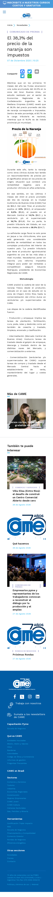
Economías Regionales (17, 792)
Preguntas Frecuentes (17, 763)
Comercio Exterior (15, 836)
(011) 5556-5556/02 (32, 880)
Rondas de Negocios (16, 840)
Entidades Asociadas (16, 740)
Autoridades (12, 753)
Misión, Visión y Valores (17, 744)
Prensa (10, 858)
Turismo (11, 785)
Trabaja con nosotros (28, 703)
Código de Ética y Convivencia (20, 757)
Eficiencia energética (16, 843)
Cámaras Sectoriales (16, 808)
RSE (9, 827)
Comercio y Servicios (16, 782)
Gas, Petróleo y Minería (17, 811)
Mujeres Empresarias (16, 798)
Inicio (9, 25)
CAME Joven (13, 802)
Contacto (11, 861)
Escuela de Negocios (16, 728)
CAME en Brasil (15, 771)
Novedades (22, 25)
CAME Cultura (13, 805)
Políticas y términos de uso (18, 884)
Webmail (35, 884)
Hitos (9, 747)
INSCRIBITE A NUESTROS (28, 4)
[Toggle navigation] (4, 12)
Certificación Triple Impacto (20, 823)
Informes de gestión (16, 760)
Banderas (11, 750)
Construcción (13, 795)
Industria (11, 789)
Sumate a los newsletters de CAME (29, 716)
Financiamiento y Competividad (21, 833)
